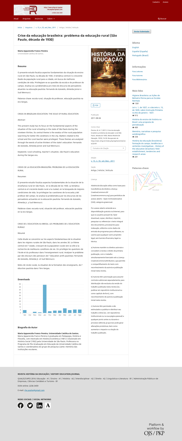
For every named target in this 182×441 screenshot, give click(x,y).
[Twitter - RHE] (30, 407)
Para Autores (137, 75)
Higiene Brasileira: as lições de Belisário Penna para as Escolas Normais (146, 98)
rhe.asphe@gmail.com (34, 390)
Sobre (50, 18)
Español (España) (140, 51)
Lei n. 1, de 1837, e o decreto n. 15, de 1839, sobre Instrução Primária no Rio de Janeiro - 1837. (147, 110)
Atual (16, 18)
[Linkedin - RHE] (39, 407)
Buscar (163, 18)
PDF (96, 105)
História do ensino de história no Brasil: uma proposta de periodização (146, 122)
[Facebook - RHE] (20, 407)
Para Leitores (137, 71)
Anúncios (39, 18)
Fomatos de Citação (101, 148)
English (135, 47)
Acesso (165, 2)
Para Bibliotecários (139, 79)
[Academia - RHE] (48, 407)
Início (20, 27)
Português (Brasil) (140, 55)
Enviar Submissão (141, 31)
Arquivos (27, 18)
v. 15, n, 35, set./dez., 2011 (46, 27)
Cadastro (156, 2)
